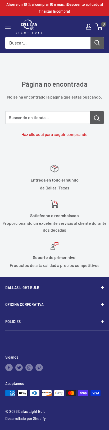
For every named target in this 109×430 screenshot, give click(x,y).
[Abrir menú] (8, 27)
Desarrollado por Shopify (25, 418)
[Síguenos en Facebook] (9, 367)
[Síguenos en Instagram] (29, 367)
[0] (99, 26)
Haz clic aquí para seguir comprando (54, 134)
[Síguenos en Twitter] (19, 367)
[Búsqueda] (97, 43)
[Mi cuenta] (88, 27)
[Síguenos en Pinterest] (39, 367)
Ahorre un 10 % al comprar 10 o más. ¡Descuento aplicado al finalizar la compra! (54, 7)
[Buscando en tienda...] (97, 117)
